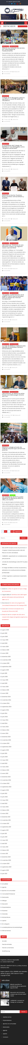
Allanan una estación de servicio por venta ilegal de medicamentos (13, 49)
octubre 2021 (5, 823)
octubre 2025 (5, 663)
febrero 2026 (5, 650)
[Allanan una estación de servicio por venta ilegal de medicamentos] (14, 37)
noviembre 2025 (6, 660)
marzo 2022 (5, 807)
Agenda (4, 887)
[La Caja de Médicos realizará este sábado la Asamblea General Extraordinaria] (14, 334)
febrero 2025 (5, 690)
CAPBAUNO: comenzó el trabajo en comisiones (17, 1001)
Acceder (4, 941)
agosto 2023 (5, 750)
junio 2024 (5, 716)
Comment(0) (7, 73)
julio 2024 (4, 713)
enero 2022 (5, 813)
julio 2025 (4, 673)
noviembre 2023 (6, 740)
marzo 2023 (5, 767)
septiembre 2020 (6, 867)
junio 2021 (4, 837)
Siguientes (18, 531)
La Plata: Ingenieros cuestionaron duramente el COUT (14, 577)
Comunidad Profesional (8, 894)
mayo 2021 (5, 840)
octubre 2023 (5, 743)
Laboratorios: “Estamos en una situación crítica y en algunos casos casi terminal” (12, 246)
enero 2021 (5, 853)
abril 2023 (4, 763)
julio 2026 (4, 633)
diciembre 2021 (6, 817)
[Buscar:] (10, 538)
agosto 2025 (5, 670)
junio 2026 (5, 636)
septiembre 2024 (6, 706)
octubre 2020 (5, 863)
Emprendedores (6, 907)
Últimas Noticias (14, 46)
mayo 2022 (5, 800)
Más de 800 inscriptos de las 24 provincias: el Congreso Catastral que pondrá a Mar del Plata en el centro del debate (14, 550)
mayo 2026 (5, 640)
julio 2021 (4, 833)
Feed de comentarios (8, 947)
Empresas (4, 910)
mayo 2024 (5, 720)
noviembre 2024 (6, 700)
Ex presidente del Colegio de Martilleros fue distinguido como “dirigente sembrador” (13, 146)
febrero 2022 (5, 810)
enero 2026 (5, 653)
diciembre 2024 (6, 696)
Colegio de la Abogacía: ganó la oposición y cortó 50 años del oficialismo (13, 99)
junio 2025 (5, 676)
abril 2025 (4, 683)
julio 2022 (4, 793)
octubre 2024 (5, 703)
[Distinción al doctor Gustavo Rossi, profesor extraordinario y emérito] (14, 184)
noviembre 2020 (6, 860)
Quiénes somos (7, 1017)
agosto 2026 (5, 630)
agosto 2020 (5, 870)
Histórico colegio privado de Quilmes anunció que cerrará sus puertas (13, 448)
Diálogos (4, 900)
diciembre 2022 (6, 777)
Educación (5, 904)
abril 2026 (4, 643)
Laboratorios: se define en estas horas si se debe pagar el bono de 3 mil (13, 395)
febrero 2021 (5, 850)
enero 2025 (5, 693)
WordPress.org (6, 951)
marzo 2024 (5, 726)
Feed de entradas (7, 944)
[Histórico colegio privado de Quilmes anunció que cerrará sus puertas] (14, 433)
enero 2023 (5, 773)
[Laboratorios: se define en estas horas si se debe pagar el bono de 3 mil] (14, 382)
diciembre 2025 (6, 656)
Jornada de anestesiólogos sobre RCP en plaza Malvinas (14, 563)
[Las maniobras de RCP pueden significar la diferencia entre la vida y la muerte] (14, 485)
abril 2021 (4, 843)
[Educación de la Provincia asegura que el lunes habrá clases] (5, 994)
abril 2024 (4, 723)
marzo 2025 (5, 686)
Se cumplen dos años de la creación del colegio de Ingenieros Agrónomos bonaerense (14, 617)
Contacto (5, 1037)
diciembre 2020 (6, 857)
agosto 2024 (5, 710)
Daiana (4, 609)
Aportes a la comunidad (8, 890)
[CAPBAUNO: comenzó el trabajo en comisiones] (5, 1003)
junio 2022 (5, 797)
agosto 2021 (5, 830)
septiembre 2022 (6, 787)
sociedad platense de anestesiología (12, 927)
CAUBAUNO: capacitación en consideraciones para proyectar (14, 557)
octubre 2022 (5, 783)
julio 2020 (4, 873)
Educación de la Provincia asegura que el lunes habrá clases (18, 994)
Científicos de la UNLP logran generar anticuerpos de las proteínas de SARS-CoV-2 (14, 597)
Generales (12, 495)
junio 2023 (5, 757)
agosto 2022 (5, 790)
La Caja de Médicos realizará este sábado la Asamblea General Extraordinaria (14, 347)
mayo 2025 (5, 680)
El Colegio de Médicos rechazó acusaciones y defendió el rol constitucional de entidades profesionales (14, 570)
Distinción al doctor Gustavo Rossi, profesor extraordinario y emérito (13, 196)
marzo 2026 (5, 646)
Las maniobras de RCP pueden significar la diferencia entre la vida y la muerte (12, 498)
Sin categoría (5, 924)
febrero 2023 (5, 770)
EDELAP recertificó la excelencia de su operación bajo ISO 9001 (18, 986)
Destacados (5, 46)
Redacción (16, 71)
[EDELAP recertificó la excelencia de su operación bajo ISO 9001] (5, 986)
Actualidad (5, 884)
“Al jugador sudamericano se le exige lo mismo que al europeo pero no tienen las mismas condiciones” (13, 297)
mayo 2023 (5, 760)
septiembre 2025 (6, 666)
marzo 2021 (5, 847)
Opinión (4, 920)
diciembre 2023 (6, 736)
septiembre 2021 (6, 827)
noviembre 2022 (6, 780)
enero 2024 (5, 733)
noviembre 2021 (6, 820)
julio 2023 (4, 753)
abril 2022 (4, 803)
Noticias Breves (6, 917)
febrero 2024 (5, 730)
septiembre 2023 (6, 746)
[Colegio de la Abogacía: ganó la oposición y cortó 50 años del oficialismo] (14, 86)
